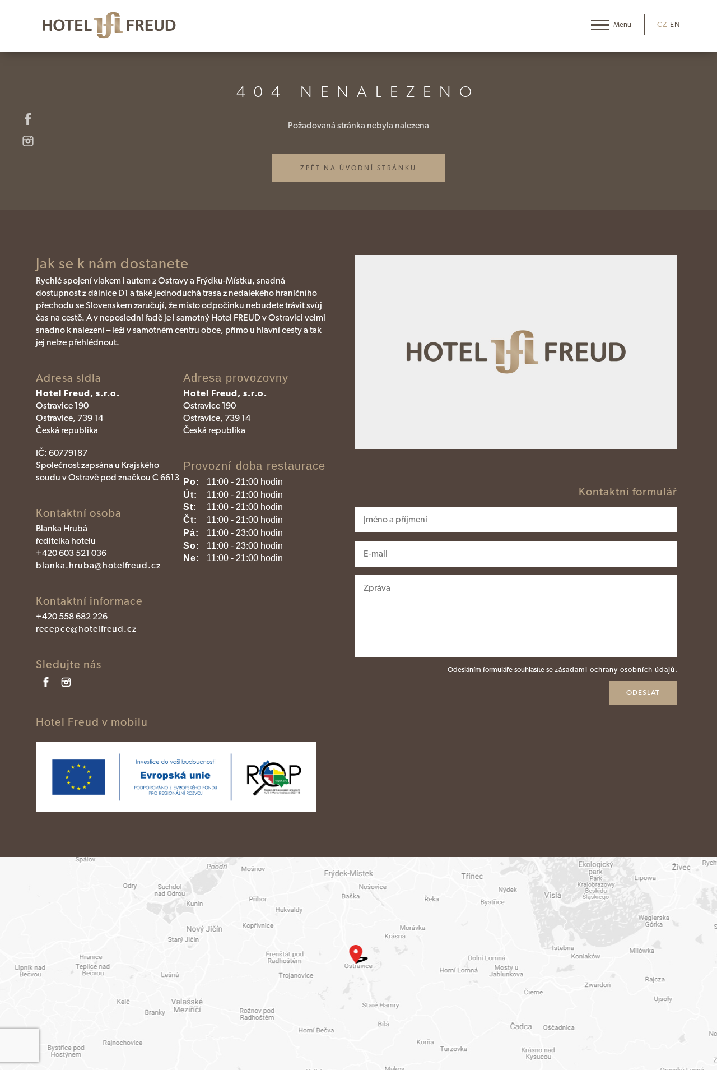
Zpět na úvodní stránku (358, 168)
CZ (662, 24)
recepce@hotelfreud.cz (86, 628)
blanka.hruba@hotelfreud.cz (98, 565)
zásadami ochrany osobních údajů (615, 669)
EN (675, 24)
